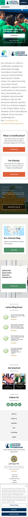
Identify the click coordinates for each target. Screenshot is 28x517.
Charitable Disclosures (15, 478)
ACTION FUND (14, 432)
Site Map (14, 480)
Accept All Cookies (14, 514)
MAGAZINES (14, 423)
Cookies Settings (14, 505)
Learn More (14, 149)
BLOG (14, 427)
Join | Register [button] (14, 40)
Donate (24, 2)
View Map (14, 250)
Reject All (14, 509)
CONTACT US (14, 418)
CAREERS (14, 437)
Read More (14, 319)
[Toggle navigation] (2, 2)
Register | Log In (14, 207)
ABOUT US (14, 414)
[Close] (26, 486)
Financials (14, 482)
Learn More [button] (14, 35)
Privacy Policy (15, 476)
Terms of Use (14, 474)
